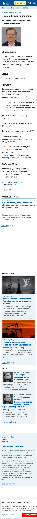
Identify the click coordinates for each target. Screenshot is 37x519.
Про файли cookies (8, 515)
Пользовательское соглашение (12, 446)
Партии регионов (8, 157)
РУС (29, 3)
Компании (15, 8)
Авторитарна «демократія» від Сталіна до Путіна (21, 377)
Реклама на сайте (7, 437)
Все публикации (7, 225)
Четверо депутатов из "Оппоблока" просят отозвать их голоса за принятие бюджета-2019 (17, 217)
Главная (4, 12)
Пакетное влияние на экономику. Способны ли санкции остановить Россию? (16, 301)
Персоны (5, 8)
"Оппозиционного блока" (12, 182)
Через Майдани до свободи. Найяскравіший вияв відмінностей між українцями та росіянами (17, 402)
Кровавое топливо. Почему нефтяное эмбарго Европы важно (17, 343)
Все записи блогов (9, 422)
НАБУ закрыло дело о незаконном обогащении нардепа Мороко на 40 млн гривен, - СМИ (18, 205)
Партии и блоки (28, 8)
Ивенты (4, 439)
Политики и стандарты (9, 444)
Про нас (4, 435)
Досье (11, 12)
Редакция (4, 442)
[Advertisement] (18, 251)
